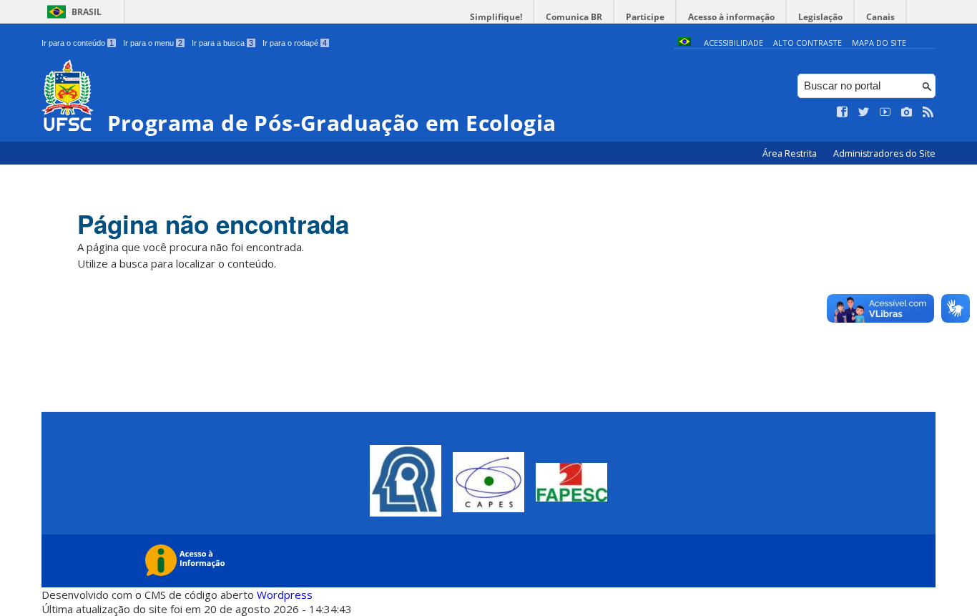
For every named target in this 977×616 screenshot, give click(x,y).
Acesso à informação (731, 17)
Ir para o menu (152, 43)
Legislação (820, 17)
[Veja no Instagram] (907, 112)
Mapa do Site (879, 42)
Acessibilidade (733, 42)
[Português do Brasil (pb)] (684, 42)
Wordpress (285, 594)
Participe (645, 17)
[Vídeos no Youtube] (885, 112)
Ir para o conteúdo (77, 43)
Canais (880, 17)
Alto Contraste (807, 42)
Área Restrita (790, 153)
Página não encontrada (213, 224)
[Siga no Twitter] (864, 112)
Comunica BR (574, 17)
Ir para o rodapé (294, 43)
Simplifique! (496, 17)
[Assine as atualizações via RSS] (928, 112)
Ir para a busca (222, 43)
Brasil (87, 12)
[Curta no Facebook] (842, 112)
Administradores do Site (884, 153)
